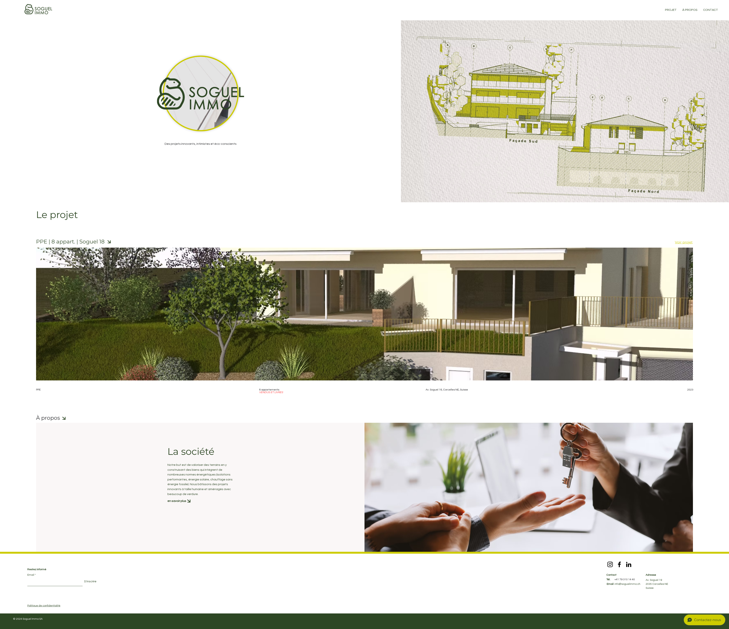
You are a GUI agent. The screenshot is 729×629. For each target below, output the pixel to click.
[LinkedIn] (628, 564)
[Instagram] (610, 564)
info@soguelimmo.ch (627, 584)
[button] (710, 10)
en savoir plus (176, 500)
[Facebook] (619, 564)
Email (30, 575)
